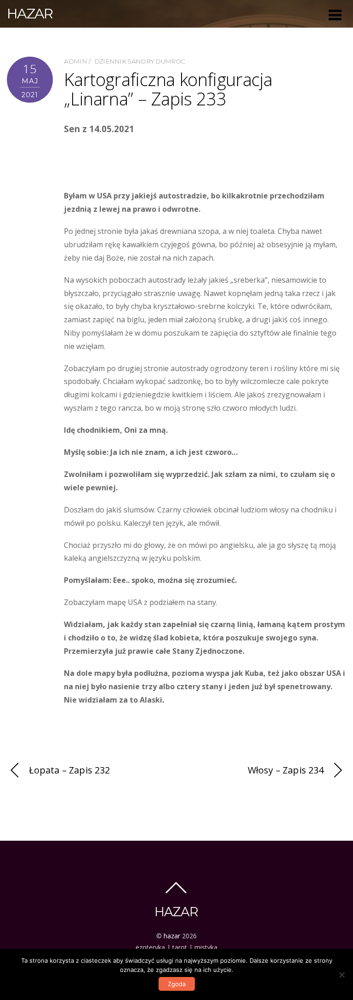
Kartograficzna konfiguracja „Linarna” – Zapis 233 (168, 88)
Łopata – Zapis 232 (69, 770)
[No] (341, 974)
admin (75, 61)
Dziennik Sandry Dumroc (139, 61)
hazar (172, 935)
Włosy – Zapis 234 (286, 770)
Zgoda (177, 984)
